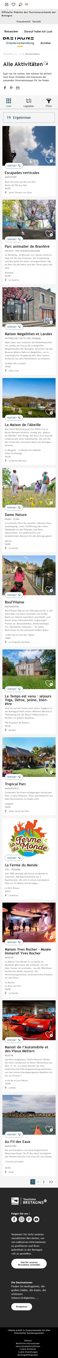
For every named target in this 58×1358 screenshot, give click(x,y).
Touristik (36, 21)
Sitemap (28, 1340)
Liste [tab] (8, 106)
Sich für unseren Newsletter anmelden (29, 1263)
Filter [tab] (49, 106)
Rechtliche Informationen (28, 1343)
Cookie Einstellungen (28, 1352)
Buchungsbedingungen (28, 1355)
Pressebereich (24, 21)
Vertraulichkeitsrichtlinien (28, 1346)
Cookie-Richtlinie (28, 1349)
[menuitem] (12, 31)
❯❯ (51, 1181)
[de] (26, 4)
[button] (20, 4)
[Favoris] (14, 4)
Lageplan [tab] (29, 106)
